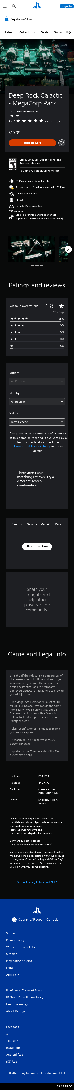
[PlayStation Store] (19, 19)
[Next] (68, 249)
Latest (9, 32)
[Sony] (64, 1089)
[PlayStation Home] (37, 6)
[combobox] (37, 381)
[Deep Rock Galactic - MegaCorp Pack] (31, 249)
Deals (44, 32)
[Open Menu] (4, 6)
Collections (27, 32)
